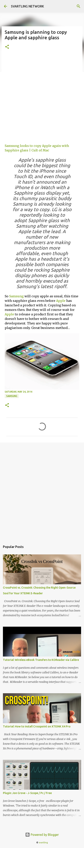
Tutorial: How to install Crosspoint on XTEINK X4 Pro (37, 726)
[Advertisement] (42, 98)
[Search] (78, 6)
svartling (43, 842)
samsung (11, 396)
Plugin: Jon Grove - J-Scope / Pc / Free (27, 793)
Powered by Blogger (44, 834)
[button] (7, 47)
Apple (60, 301)
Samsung (16, 296)
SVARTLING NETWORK (27, 6)
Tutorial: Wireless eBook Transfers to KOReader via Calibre (41, 659)
